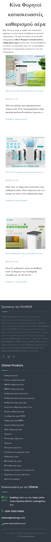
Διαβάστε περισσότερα (15, 119)
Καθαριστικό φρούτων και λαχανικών (19, 470)
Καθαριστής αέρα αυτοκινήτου (16, 393)
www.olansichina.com (14, 524)
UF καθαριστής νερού (12, 465)
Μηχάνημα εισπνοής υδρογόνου (17, 474)
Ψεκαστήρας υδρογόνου (13, 438)
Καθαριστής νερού (11, 456)
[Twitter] (9, 356)
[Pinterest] (14, 356)
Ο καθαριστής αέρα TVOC (15, 416)
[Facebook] (4, 356)
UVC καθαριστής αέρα (13, 429)
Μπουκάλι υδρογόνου (13, 447)
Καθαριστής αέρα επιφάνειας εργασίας (19, 398)
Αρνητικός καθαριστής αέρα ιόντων (18, 407)
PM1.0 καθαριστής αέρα (14, 384)
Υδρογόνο (8, 434)
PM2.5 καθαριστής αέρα (14, 389)
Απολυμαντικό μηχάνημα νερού (16, 452)
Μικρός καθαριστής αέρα (14, 411)
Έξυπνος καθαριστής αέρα (14, 380)
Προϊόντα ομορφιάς (12, 479)
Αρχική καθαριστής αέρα (14, 425)
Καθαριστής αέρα (11, 375)
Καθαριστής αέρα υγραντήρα (15, 402)
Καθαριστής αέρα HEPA (13, 420)
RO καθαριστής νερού (13, 461)
